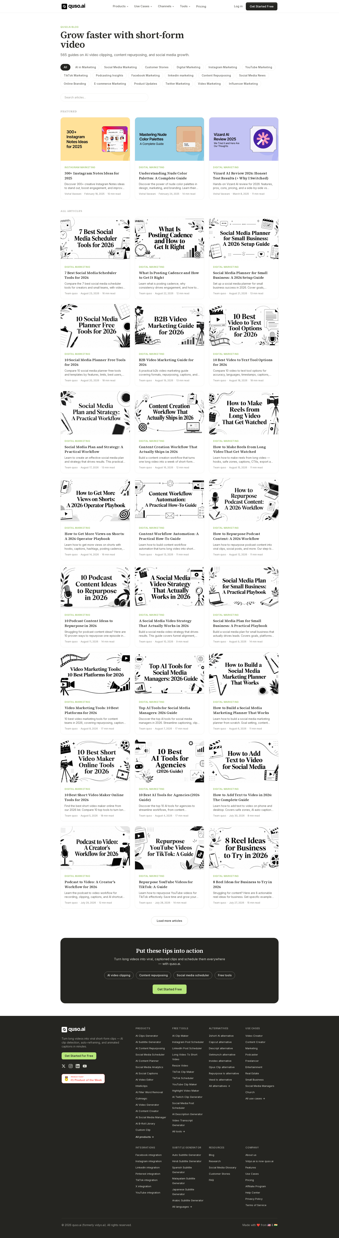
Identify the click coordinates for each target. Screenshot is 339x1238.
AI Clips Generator (147, 1035)
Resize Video (180, 1065)
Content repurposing (153, 975)
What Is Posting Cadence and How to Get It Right (169, 275)
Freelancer (252, 1060)
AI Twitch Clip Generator (187, 1096)
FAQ (211, 1180)
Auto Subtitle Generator (186, 1154)
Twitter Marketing (177, 83)
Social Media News (252, 75)
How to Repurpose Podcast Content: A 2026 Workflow (236, 536)
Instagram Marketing (223, 67)
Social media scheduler (193, 975)
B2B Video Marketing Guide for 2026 (166, 362)
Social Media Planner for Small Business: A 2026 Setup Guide (240, 275)
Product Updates (145, 83)
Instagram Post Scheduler (188, 1042)
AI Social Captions (147, 1073)
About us (250, 1154)
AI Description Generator (187, 1114)
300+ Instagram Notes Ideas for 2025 (92, 176)
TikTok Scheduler (183, 1078)
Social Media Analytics (149, 1067)
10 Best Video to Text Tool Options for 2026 (242, 362)
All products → (145, 1136)
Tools (184, 6)
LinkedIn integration (148, 1167)
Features (250, 1167)
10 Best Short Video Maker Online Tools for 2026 (94, 797)
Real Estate (252, 1073)
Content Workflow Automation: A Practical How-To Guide (169, 536)
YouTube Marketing (258, 67)
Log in (238, 6)
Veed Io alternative (220, 1079)
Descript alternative (221, 1048)
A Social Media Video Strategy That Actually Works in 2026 (165, 623)
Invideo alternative (220, 1060)
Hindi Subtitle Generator (186, 1161)
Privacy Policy (253, 1198)
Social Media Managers (259, 1085)
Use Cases (141, 6)
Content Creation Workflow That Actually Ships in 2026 (168, 449)
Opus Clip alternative (222, 1067)
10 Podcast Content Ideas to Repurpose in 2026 (89, 623)
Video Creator (254, 1035)
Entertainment (253, 1067)
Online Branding (75, 83)
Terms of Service (255, 1205)
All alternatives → (219, 1085)
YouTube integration (148, 1192)
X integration (143, 1186)
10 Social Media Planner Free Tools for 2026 (95, 362)
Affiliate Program (255, 1186)
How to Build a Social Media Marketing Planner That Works (241, 710)
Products (119, 6)
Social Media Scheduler (150, 1054)
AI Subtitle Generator (148, 1042)
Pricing (201, 6)
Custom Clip (143, 1129)
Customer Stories (157, 67)
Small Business (254, 1079)
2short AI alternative (221, 1035)
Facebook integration (149, 1154)
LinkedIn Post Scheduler (187, 1048)
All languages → (182, 1206)
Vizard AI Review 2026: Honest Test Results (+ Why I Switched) (240, 176)
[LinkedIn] (78, 1066)
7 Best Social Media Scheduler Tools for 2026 (91, 275)
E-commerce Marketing (110, 83)
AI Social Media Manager (151, 1117)
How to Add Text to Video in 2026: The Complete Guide (242, 797)
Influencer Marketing (243, 83)
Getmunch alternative (222, 1054)
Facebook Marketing (145, 75)
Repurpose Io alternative (224, 1073)
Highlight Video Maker (185, 1090)
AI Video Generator (147, 1104)
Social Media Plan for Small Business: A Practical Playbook (240, 623)
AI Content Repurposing (150, 1048)
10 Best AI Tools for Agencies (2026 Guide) (169, 797)
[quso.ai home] (73, 1029)
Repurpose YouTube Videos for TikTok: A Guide (166, 884)
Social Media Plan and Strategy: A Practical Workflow (94, 449)
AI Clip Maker (180, 1035)
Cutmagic (141, 1098)
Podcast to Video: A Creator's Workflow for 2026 (90, 884)
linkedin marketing (180, 75)
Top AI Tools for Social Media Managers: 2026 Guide (164, 710)
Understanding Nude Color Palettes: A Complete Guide (163, 176)
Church (250, 1092)
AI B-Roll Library (145, 1123)
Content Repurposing (216, 75)
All (65, 67)
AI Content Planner (147, 1060)
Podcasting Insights (109, 75)
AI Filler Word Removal (149, 1092)
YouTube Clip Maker (184, 1084)
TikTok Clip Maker (183, 1071)
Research (215, 1161)
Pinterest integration (148, 1173)
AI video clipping (119, 975)
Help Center (252, 1192)
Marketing (251, 1048)
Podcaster (251, 1054)
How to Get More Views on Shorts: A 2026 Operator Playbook (94, 536)
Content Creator (255, 1042)
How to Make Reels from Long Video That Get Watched (239, 449)
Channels (164, 6)
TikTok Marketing (76, 75)
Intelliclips (142, 1085)
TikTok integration (147, 1180)
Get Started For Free (79, 1055)
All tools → (178, 1131)
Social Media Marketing (120, 67)
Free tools (225, 975)
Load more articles (169, 920)
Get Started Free (261, 6)
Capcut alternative (220, 1042)
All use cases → (255, 1098)
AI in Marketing (85, 67)
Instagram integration (149, 1161)
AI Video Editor (144, 1079)
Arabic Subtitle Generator (187, 1200)
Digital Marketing (188, 67)
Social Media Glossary (222, 1167)
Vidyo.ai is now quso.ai (259, 1161)
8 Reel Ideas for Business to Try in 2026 (242, 884)
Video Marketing (209, 83)
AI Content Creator (147, 1111)
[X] (64, 1066)
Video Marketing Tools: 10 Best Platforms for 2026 (92, 710)
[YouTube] (85, 1066)
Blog (211, 1154)
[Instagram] (71, 1066)
